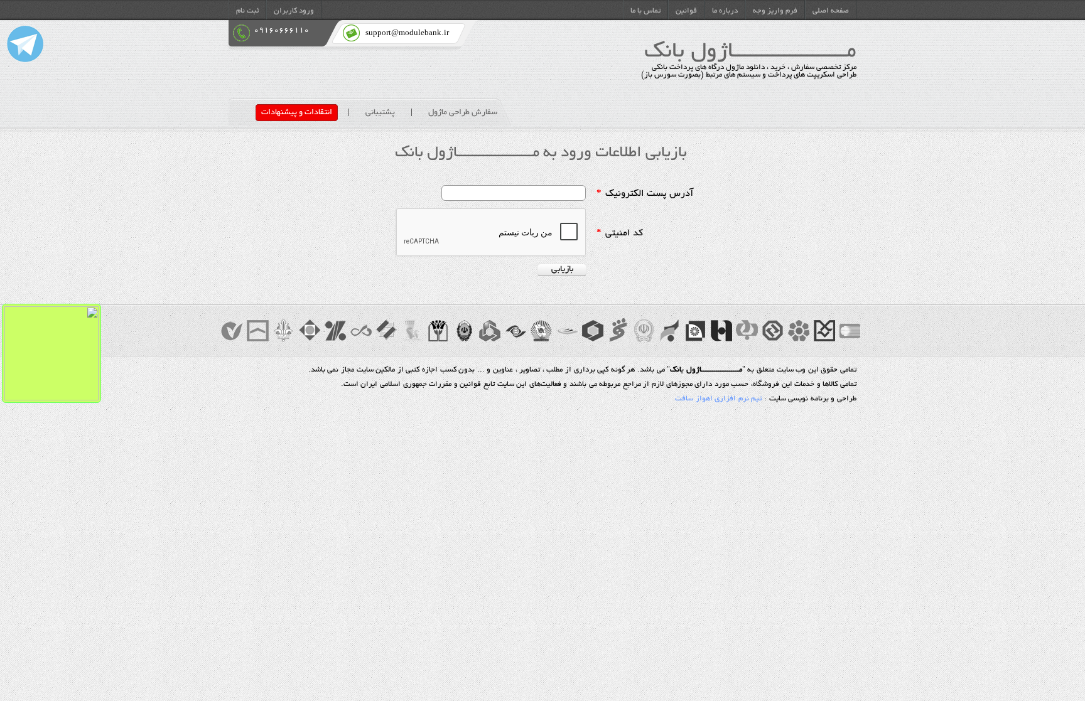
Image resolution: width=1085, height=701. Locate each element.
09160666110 (281, 30)
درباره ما (725, 11)
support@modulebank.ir (407, 33)
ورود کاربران (294, 11)
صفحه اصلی (830, 11)
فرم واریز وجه (775, 11)
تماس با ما (645, 11)
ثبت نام (247, 11)
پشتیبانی (380, 113)
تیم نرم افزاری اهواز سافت (718, 399)
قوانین (686, 11)
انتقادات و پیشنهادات (296, 113)
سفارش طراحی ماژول (462, 113)
